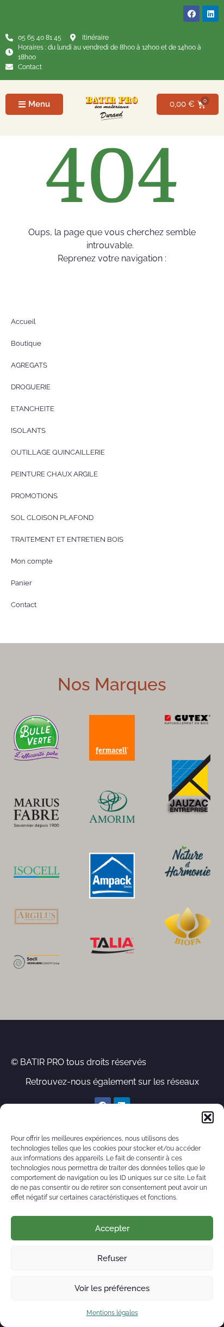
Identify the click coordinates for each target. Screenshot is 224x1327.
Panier (21, 583)
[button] (207, 1117)
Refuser (112, 1258)
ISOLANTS (28, 430)
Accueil (23, 321)
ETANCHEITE (32, 409)
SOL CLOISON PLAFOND (52, 517)
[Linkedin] (210, 13)
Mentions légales (112, 1313)
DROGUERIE (31, 387)
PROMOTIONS (34, 496)
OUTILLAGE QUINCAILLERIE (58, 452)
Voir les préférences (112, 1288)
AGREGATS (29, 365)
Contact (23, 605)
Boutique (26, 343)
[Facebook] (191, 13)
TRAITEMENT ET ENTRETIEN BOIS (67, 539)
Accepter (112, 1228)
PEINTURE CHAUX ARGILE (54, 474)
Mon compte (32, 561)
